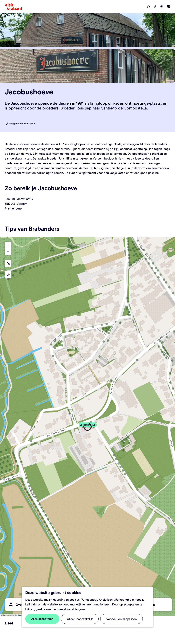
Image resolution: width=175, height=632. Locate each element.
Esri (16, 615)
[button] (87, 427)
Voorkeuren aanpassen (121, 619)
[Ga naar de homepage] (15, 6)
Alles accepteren (42, 619)
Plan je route (13, 208)
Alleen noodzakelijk (80, 619)
